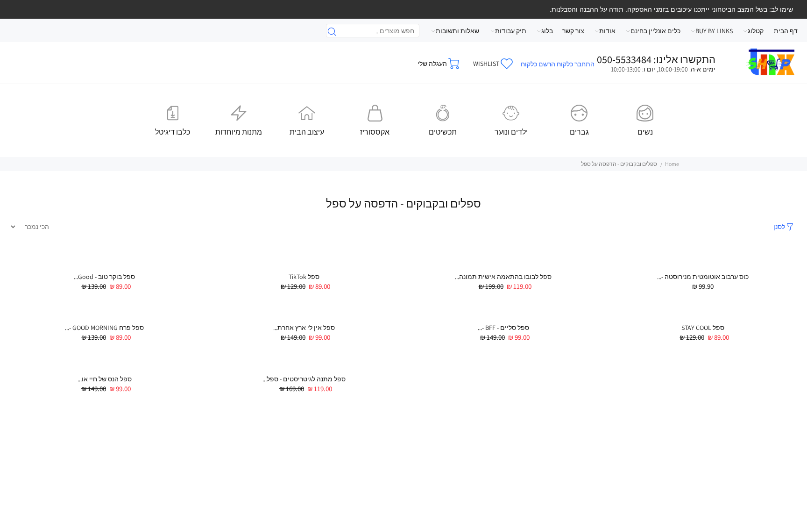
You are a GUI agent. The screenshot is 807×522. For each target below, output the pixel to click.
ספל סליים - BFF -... (503, 327)
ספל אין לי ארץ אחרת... (304, 327)
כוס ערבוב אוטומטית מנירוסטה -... (703, 276)
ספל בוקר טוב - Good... (104, 276)
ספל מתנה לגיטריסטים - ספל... (304, 379)
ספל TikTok (304, 276)
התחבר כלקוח (576, 64)
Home (672, 163)
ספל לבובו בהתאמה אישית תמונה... (503, 276)
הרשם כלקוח (538, 64)
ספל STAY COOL (702, 327)
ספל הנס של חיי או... (105, 379)
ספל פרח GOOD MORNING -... (104, 327)
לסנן (779, 226)
